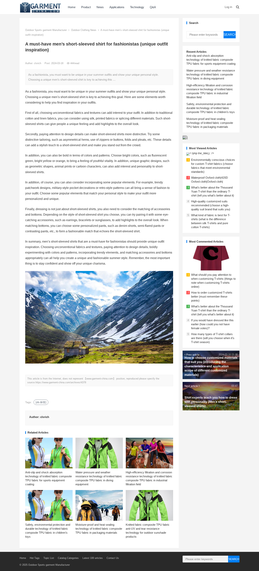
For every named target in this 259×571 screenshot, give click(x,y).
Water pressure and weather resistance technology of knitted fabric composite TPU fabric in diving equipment (210, 74)
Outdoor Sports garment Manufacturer (46, 30)
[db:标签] (41, 402)
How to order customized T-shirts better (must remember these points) (211, 296)
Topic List (48, 558)
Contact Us (113, 558)
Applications (116, 7)
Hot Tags (35, 558)
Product (86, 7)
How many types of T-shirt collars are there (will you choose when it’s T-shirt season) (212, 338)
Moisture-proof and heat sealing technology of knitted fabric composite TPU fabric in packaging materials (98, 528)
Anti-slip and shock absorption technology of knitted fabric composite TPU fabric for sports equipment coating (210, 59)
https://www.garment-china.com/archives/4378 (60, 382)
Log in (228, 7)
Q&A (153, 7)
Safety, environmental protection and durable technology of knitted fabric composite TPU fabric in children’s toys (210, 108)
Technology (137, 7)
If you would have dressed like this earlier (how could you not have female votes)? (212, 324)
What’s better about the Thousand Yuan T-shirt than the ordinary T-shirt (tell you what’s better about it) (212, 191)
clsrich (38, 63)
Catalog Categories (68, 558)
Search (230, 34)
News (100, 7)
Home (71, 7)
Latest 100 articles (92, 558)
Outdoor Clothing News (83, 30)
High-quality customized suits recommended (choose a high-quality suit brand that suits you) (210, 205)
